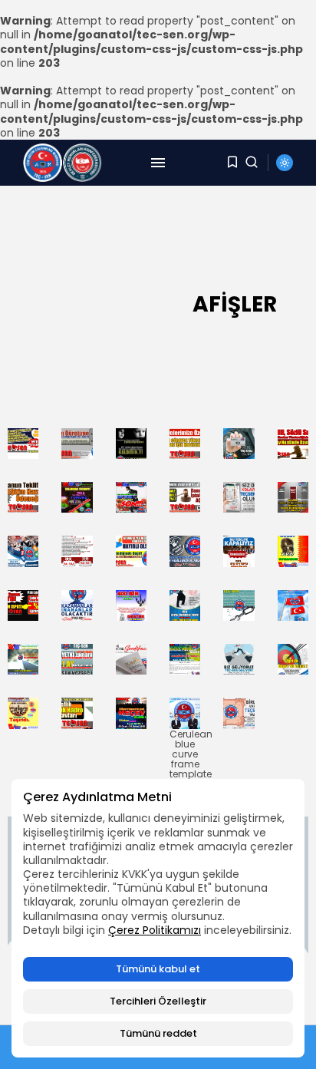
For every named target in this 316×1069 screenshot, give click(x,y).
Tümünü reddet (158, 1033)
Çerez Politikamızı (154, 930)
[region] (158, 918)
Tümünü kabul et (158, 969)
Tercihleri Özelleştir (158, 1001)
